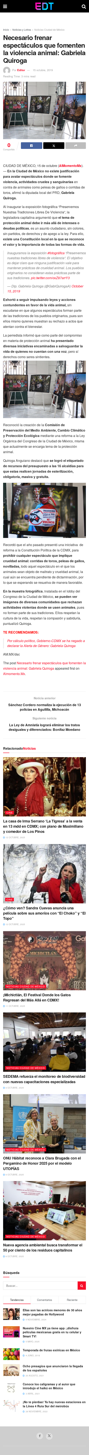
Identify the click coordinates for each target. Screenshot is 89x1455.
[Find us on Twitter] (49, 1436)
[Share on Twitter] (54, 145)
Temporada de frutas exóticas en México (51, 1350)
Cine (9, 812)
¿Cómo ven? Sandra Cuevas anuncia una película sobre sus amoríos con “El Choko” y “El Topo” (44, 913)
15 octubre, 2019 (43, 70)
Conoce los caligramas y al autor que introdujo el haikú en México (49, 1386)
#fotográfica (56, 253)
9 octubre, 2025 (14, 1087)
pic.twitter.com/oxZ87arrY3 (50, 277)
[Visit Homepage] (44, 6)
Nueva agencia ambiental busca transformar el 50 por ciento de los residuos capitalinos (42, 1247)
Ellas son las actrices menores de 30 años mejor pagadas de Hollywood (52, 1312)
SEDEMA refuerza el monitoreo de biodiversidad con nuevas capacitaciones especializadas (44, 1079)
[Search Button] (84, 6)
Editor (21, 70)
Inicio (6, 29)
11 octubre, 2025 (15, 1006)
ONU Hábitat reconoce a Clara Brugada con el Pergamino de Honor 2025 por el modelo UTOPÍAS (42, 1163)
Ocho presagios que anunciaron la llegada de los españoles (53, 1368)
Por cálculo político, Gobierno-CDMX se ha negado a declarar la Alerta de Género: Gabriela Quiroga (46, 643)
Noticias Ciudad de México (49, 29)
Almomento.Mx (14, 673)
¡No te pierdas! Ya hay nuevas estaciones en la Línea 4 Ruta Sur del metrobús (54, 1404)
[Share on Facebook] (31, 145)
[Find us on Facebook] (39, 1436)
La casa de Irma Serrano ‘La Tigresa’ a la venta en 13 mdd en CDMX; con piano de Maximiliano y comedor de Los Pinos (43, 826)
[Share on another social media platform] (75, 145)
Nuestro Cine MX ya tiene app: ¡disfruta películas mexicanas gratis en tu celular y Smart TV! (52, 1332)
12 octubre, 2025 (15, 837)
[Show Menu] (5, 6)
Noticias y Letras (21, 29)
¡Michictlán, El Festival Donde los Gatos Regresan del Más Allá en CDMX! (37, 997)
